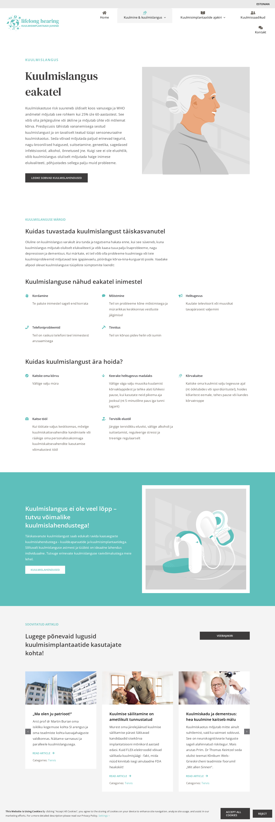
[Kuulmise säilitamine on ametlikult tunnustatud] (60, 673)
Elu (203, 777)
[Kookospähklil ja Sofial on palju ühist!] (214, 673)
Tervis (52, 783)
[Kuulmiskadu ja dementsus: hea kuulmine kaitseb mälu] (137, 673)
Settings (104, 815)
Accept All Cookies (233, 813)
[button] (28, 731)
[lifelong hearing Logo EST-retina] (33, 16)
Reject (262, 813)
